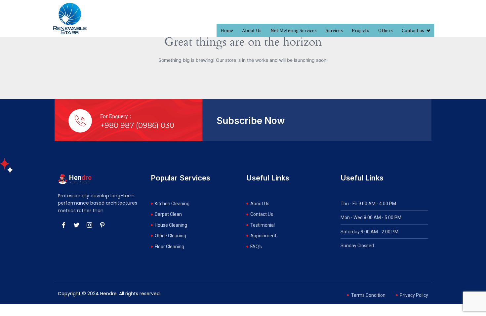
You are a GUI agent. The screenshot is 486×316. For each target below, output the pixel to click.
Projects (360, 30)
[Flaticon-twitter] (76, 224)
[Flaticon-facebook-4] (63, 224)
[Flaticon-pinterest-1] (102, 224)
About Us (252, 30)
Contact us (413, 30)
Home (227, 30)
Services (334, 30)
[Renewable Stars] (70, 18)
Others (385, 30)
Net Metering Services (293, 30)
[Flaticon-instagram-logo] (89, 224)
